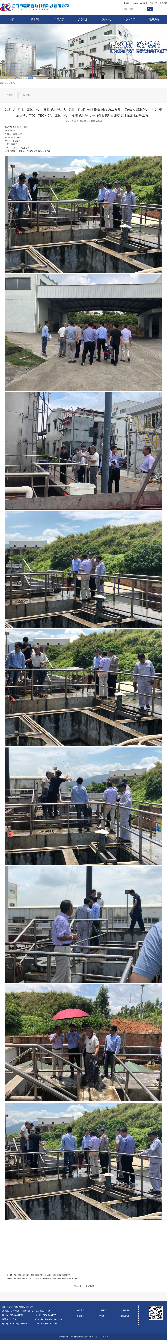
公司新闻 (9, 95)
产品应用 (125, 1310)
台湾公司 (143, 3)
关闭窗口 (90, 1286)
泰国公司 (163, 3)
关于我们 (81, 1310)
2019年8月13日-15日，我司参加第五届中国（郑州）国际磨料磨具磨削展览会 (43, 1275)
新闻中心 (10, 83)
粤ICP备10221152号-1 (100, 1337)
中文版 (126, 3)
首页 (2, 83)
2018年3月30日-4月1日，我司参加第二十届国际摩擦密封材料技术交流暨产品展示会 (45, 1279)
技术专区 (103, 1316)
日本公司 (153, 3)
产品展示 (103, 1310)
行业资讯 (27, 95)
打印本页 (76, 1286)
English (135, 3)
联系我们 (125, 1316)
